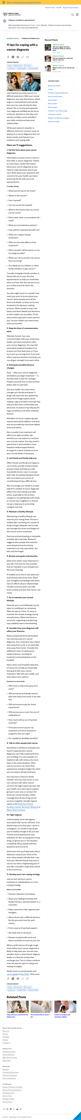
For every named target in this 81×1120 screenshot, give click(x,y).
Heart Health (52, 100)
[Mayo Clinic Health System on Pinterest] (21, 1109)
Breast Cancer (18, 65)
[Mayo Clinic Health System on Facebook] (4, 1109)
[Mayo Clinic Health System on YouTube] (17, 1109)
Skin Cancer (27, 65)
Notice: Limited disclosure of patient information (24, 2)
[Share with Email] (27, 57)
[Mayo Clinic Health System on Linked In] (10, 1109)
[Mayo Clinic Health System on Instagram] (7, 1109)
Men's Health (52, 104)
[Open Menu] (77, 14)
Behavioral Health (54, 86)
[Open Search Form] (72, 14)
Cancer (50, 89)
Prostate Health (21, 68)
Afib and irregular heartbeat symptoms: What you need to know (62, 48)
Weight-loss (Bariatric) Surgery (58, 118)
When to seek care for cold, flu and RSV (63, 68)
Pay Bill (58, 8)
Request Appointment (70, 8)
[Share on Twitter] (13, 57)
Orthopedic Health (54, 114)
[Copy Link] (22, 57)
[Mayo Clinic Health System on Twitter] (14, 1109)
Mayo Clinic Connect (16, 810)
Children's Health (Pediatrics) (58, 93)
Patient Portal (50, 8)
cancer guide (12, 974)
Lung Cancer (11, 68)
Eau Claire (24, 974)
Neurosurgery (52, 107)
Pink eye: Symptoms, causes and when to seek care (63, 59)
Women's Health (53, 122)
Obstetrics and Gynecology (57, 111)
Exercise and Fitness (55, 96)
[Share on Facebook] (8, 57)
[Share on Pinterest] (17, 57)
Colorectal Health (33, 68)
